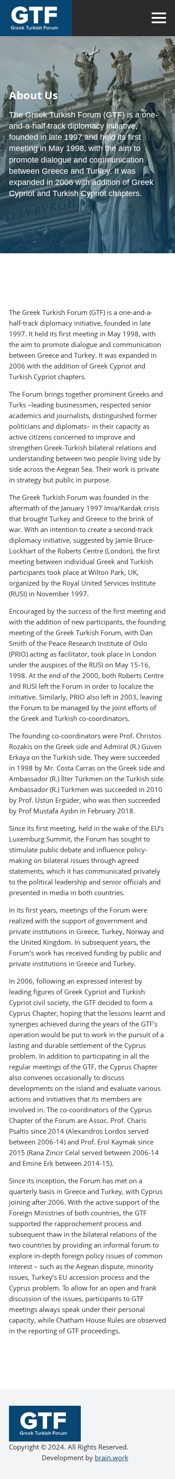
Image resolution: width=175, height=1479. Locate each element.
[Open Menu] (159, 18)
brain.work (111, 1457)
